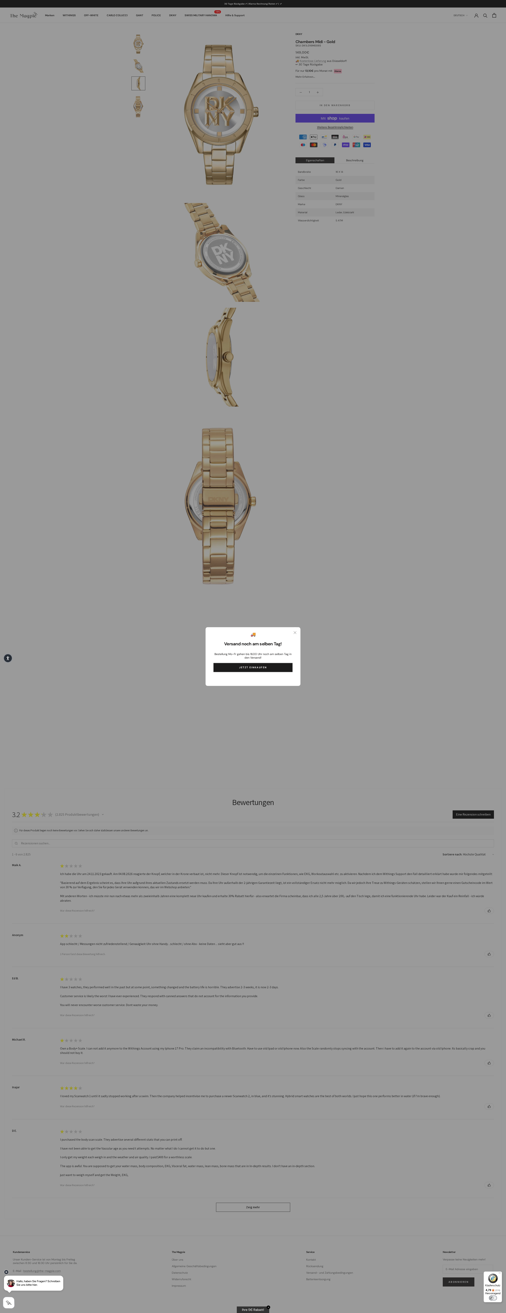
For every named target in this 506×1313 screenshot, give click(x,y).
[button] (8, 658)
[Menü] (499, 1273)
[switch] (493, 1298)
